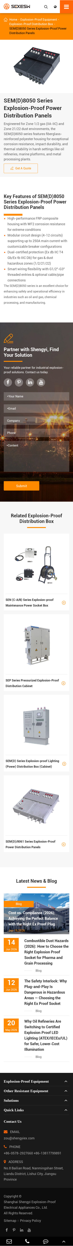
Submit (21, 486)
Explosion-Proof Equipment (38, 19)
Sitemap (10, 1221)
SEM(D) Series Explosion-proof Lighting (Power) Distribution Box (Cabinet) (36, 763)
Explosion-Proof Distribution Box (31, 24)
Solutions (11, 1100)
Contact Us (13, 1121)
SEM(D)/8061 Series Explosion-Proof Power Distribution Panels (36, 844)
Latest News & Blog (36, 881)
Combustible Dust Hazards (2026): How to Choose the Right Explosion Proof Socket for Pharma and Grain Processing (46, 952)
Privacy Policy (30, 1221)
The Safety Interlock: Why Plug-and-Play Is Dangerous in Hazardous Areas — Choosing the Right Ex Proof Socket (45, 992)
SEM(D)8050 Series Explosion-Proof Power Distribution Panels (38, 31)
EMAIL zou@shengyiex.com (19, 1135)
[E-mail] (9, 1241)
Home (13, 19)
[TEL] (27, 1241)
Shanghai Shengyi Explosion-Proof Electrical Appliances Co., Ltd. (30, 1204)
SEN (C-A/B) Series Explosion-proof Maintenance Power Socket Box (36, 602)
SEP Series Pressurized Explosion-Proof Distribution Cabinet (35, 683)
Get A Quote (20, 168)
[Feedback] (45, 1241)
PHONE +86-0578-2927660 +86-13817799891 (32, 1150)
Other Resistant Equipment (26, 1091)
